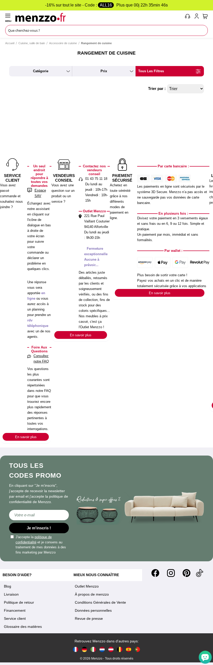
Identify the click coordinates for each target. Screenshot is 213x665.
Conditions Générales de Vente (100, 602)
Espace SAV (40, 193)
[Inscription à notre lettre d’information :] (39, 515)
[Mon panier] (205, 16)
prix (104, 71)
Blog (7, 586)
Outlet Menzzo (87, 586)
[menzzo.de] (84, 649)
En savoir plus (26, 437)
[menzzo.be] (120, 649)
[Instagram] (171, 573)
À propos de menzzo (92, 594)
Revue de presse (89, 618)
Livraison (11, 594)
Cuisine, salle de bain (31, 43)
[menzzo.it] (93, 649)
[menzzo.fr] (75, 649)
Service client (15, 618)
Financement (14, 610)
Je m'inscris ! (39, 528)
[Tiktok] (199, 573)
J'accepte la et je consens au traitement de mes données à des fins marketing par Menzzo (41, 544)
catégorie (40, 71)
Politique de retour (19, 602)
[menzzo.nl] (102, 649)
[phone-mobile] (187, 17)
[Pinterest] (186, 573)
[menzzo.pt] (137, 649)
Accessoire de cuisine (63, 43)
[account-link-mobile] (197, 17)
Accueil (9, 43)
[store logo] (99, 17)
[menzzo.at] (111, 649)
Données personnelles (93, 610)
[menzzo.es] (128, 649)
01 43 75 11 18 (96, 179)
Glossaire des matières (23, 626)
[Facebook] (155, 573)
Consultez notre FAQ (41, 358)
